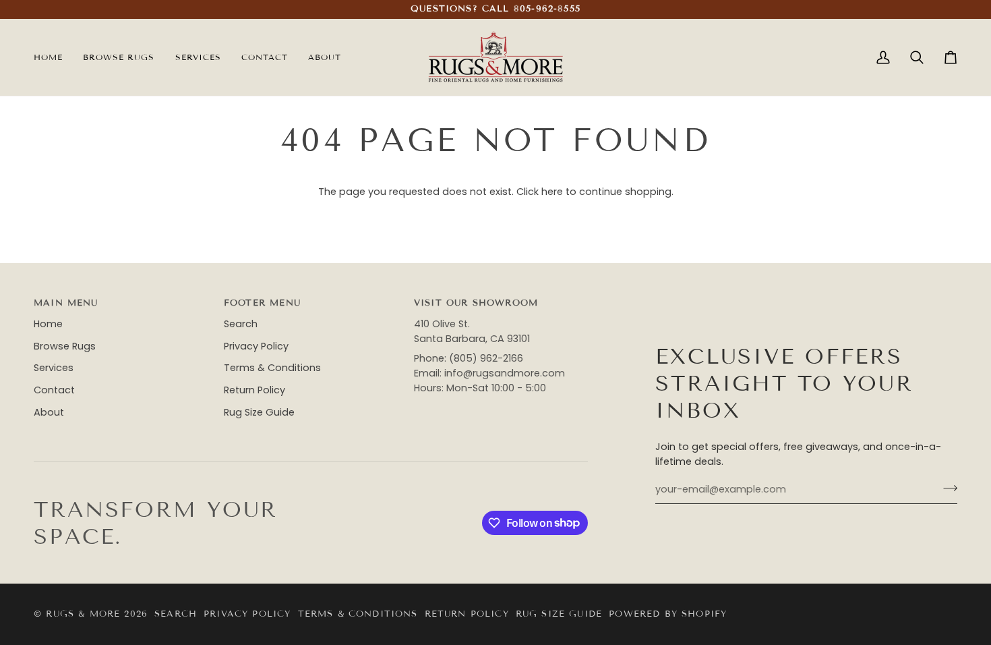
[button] (198, 57)
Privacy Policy (256, 346)
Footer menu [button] (262, 303)
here (552, 191)
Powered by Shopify (668, 614)
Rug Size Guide (259, 412)
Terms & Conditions (272, 367)
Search (241, 324)
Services (53, 367)
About (49, 412)
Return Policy (254, 390)
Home (48, 324)
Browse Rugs (65, 346)
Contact (54, 390)
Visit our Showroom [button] (476, 303)
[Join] (946, 488)
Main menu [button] (66, 303)
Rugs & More (83, 614)
